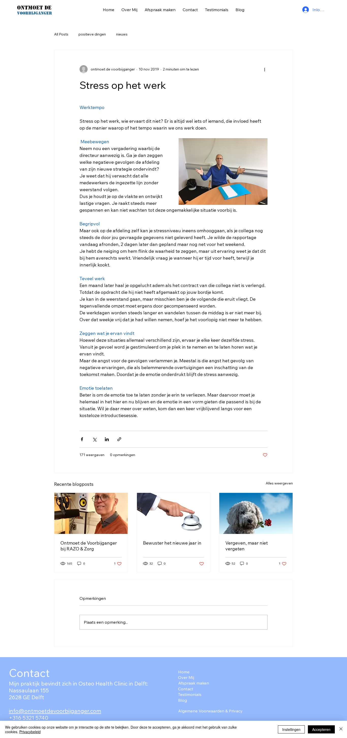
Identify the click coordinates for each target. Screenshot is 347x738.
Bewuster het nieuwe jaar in (172, 543)
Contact (185, 688)
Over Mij (186, 677)
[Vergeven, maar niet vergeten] (256, 513)
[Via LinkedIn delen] (106, 439)
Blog (182, 700)
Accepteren (321, 729)
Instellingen (291, 729)
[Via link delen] (119, 439)
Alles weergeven (279, 483)
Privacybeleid (30, 731)
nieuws (122, 34)
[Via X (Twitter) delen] (94, 439)
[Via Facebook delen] (82, 439)
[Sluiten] (341, 729)
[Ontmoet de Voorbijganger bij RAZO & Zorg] (91, 513)
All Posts (61, 34)
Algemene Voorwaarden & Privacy (210, 710)
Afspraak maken (193, 683)
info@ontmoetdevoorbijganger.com (55, 710)
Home (184, 671)
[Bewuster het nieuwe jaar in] (173, 513)
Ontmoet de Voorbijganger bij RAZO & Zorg (88, 546)
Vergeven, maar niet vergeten (246, 546)
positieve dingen (92, 34)
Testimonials (189, 694)
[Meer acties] (264, 69)
